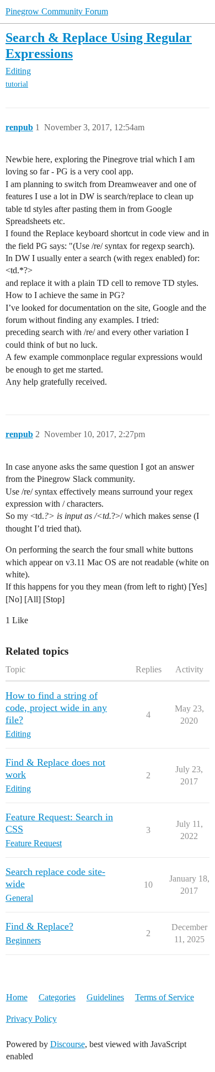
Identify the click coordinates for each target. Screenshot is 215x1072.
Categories (57, 997)
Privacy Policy (31, 1018)
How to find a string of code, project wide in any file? (56, 707)
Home (17, 997)
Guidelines (105, 997)
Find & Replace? (39, 926)
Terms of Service (164, 997)
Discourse (67, 1044)
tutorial (17, 84)
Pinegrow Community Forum (57, 11)
